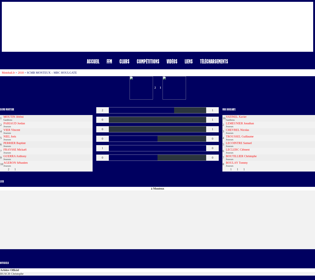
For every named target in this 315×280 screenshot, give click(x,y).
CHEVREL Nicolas (237, 129)
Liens (189, 61)
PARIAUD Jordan (14, 123)
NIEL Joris (9, 136)
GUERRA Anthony (14, 156)
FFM (109, 61)
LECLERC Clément (238, 149)
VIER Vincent (11, 129)
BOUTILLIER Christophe (241, 156)
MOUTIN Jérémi (13, 116)
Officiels (8, 255)
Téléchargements (214, 61)
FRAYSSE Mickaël (14, 149)
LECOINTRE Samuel (239, 143)
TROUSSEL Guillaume (240, 136)
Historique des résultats (41, 255)
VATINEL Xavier (236, 116)
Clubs (124, 61)
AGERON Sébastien (15, 162)
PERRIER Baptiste (14, 143)
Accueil (93, 61)
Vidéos (172, 61)
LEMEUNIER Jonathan (240, 123)
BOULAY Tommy (237, 162)
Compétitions (148, 61)
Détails (20, 255)
